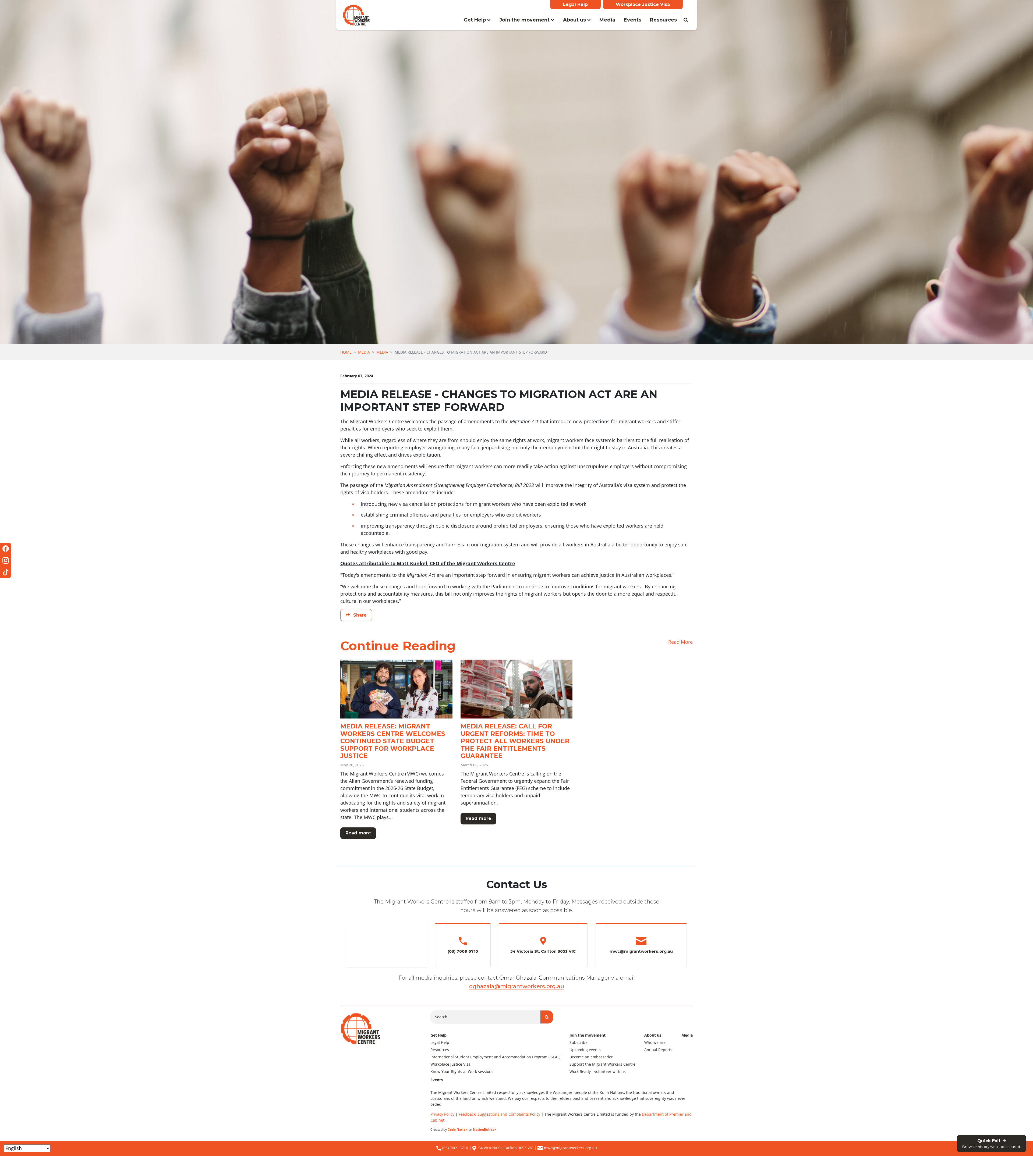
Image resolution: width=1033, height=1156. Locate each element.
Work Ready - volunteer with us (597, 1071)
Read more (358, 832)
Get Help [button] (475, 20)
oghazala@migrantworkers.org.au (516, 986)
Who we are (655, 1042)
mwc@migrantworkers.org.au (570, 1147)
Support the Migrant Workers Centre (602, 1064)
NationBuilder (484, 1129)
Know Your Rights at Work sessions (461, 1071)
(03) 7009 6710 (454, 1147)
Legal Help (575, 4)
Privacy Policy (442, 1114)
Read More (680, 642)
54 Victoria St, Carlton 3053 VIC (505, 1147)
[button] (685, 20)
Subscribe (578, 1042)
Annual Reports (658, 1049)
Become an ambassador (591, 1056)
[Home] (356, 15)
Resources (663, 20)
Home (346, 352)
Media (609, 20)
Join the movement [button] (525, 20)
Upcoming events (585, 1049)
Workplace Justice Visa (643, 4)
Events (632, 20)
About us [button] (575, 20)
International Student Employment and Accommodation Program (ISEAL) (495, 1056)
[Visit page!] (5, 548)
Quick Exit (991, 1143)
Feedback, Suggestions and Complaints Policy (499, 1114)
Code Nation (458, 1129)
